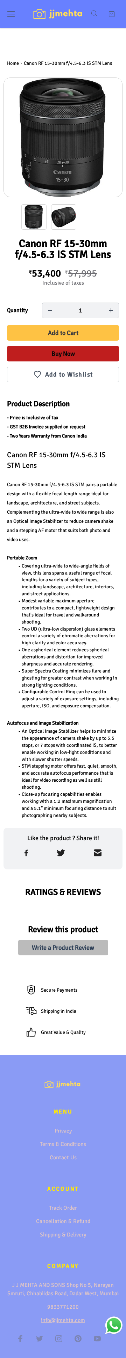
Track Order (63, 1207)
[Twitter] (39, 1338)
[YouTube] (97, 1338)
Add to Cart (63, 333)
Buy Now (63, 354)
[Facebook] (20, 1338)
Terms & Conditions (63, 1144)
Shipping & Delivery (63, 1234)
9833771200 (63, 1306)
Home (13, 63)
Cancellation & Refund (63, 1221)
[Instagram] (59, 1338)
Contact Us (63, 1157)
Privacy (63, 1130)
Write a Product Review (63, 947)
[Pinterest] (78, 1338)
